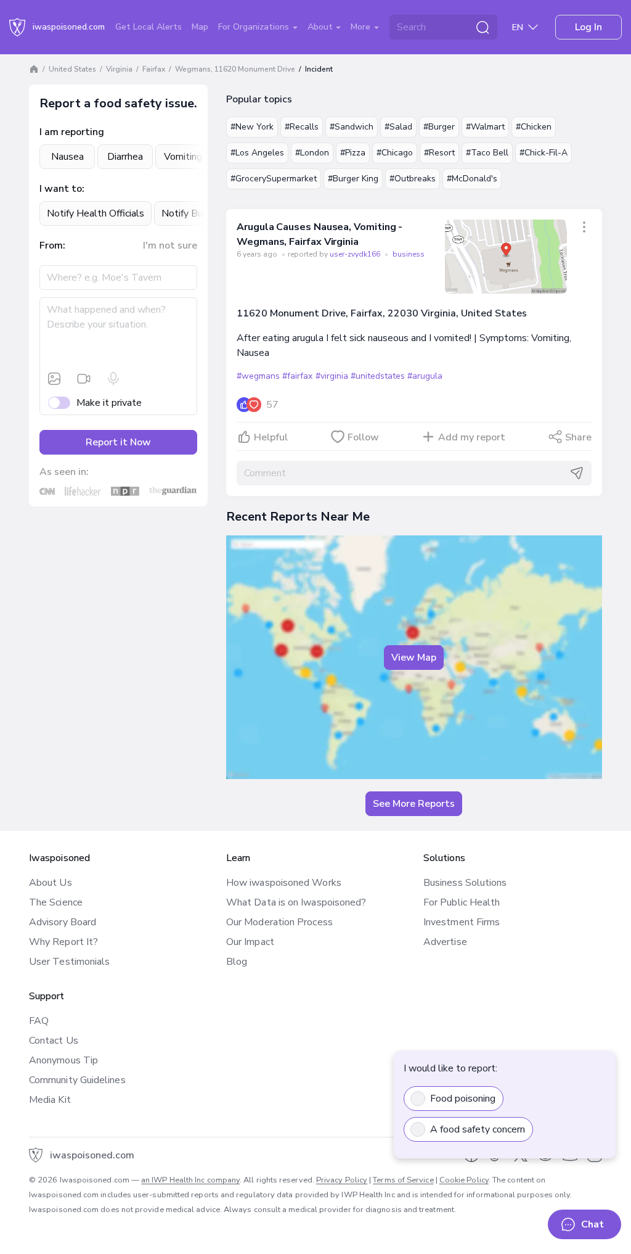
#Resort (439, 153)
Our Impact (250, 942)
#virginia (332, 376)
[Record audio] (113, 378)
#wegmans (258, 376)
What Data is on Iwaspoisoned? (296, 902)
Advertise (445, 942)
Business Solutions (465, 882)
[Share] (584, 227)
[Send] (576, 473)
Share (578, 437)
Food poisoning (462, 1098)
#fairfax (297, 376)
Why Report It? (63, 942)
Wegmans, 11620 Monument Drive (235, 69)
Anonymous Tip (63, 1060)
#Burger (439, 127)
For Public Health (461, 902)
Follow (363, 437)
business (409, 254)
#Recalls (302, 127)
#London (312, 153)
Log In (588, 27)
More (362, 27)
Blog (236, 961)
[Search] (482, 27)
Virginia (119, 69)
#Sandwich (351, 127)
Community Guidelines (77, 1080)
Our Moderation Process (279, 922)
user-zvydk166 (356, 254)
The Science (56, 902)
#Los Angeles (257, 153)
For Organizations (254, 27)
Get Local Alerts (148, 27)
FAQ (39, 1021)
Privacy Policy (341, 1180)
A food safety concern (477, 1129)
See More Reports (414, 804)
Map (200, 27)
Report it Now (118, 442)
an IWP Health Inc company (190, 1180)
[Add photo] (54, 378)
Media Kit (50, 1100)
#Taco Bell (487, 153)
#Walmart (485, 127)
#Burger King (353, 178)
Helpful (271, 437)
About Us (50, 882)
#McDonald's (472, 178)
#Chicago (395, 153)
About (321, 27)
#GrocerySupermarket (273, 178)
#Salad (398, 127)
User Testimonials (69, 961)
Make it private (109, 403)
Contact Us (53, 1040)
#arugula (424, 376)
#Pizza (352, 153)
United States (72, 69)
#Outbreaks (412, 178)
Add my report (471, 437)
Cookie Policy (464, 1180)
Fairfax (153, 69)
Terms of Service (403, 1180)
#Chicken (534, 127)
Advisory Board (62, 922)
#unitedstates (378, 376)
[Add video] (83, 378)
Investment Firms (461, 922)
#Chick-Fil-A (543, 153)
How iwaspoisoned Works (283, 882)
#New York (252, 127)
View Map (413, 657)
